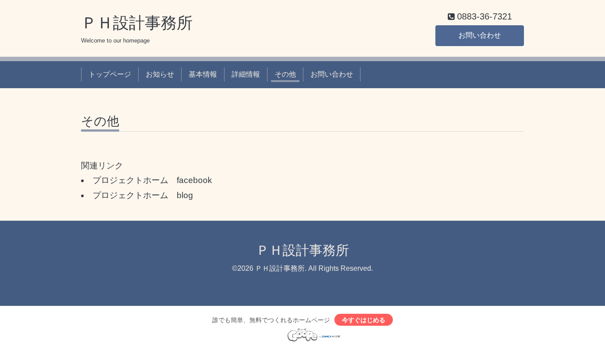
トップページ (110, 74)
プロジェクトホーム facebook (152, 180)
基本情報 (203, 74)
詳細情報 (246, 74)
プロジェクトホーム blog (143, 195)
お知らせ (160, 74)
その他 (285, 74)
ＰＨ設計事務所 (137, 23)
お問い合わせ (479, 35)
